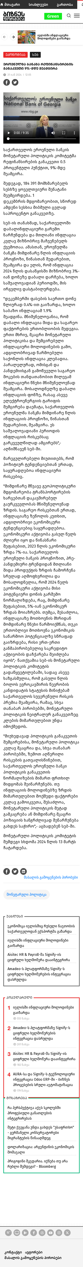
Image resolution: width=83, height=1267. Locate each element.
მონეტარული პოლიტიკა (26, 894)
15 (8, 1232)
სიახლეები (38, 4)
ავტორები (33, 1252)
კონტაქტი (13, 1252)
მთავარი (12, 4)
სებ (35, 55)
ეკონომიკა (15, 55)
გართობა (65, 4)
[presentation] (4, 37)
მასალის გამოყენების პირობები (51, 877)
